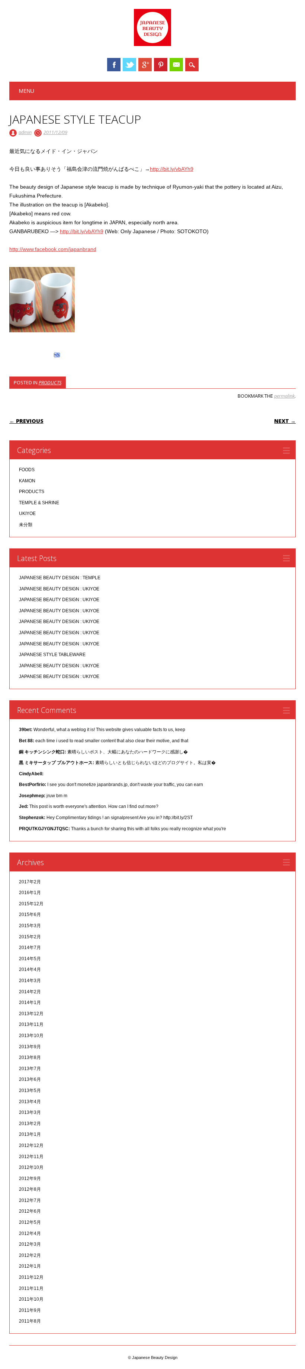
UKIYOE (27, 513)
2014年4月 (30, 969)
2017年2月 (30, 881)
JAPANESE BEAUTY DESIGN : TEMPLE (59, 577)
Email (176, 64)
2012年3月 (30, 1244)
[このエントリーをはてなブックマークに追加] (57, 357)
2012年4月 (30, 1233)
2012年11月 (31, 1156)
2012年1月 (30, 1266)
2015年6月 (30, 914)
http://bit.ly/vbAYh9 (171, 169)
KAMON (27, 480)
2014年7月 (30, 947)
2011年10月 (31, 1299)
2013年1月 (30, 1134)
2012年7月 (30, 1200)
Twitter (129, 64)
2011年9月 (30, 1310)
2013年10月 (31, 1035)
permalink (284, 395)
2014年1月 (30, 1002)
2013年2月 (30, 1123)
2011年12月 (31, 1277)
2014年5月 (30, 958)
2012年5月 (30, 1222)
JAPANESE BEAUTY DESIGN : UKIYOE (59, 588)
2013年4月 (30, 1101)
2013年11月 (31, 1024)
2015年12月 (31, 903)
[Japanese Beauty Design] (152, 44)
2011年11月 (31, 1288)
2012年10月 (31, 1167)
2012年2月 (30, 1255)
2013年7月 (30, 1068)
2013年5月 (30, 1090)
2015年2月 (30, 936)
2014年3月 (30, 980)
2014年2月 (30, 991)
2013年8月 (30, 1057)
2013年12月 (31, 1013)
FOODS (27, 469)
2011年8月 (30, 1321)
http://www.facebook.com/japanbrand (52, 249)
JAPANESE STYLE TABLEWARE (52, 654)
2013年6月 (30, 1079)
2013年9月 (30, 1046)
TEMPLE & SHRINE (39, 502)
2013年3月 (30, 1112)
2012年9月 (30, 1178)
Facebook (114, 64)
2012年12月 (31, 1145)
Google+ (145, 64)
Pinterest (160, 64)
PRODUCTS (50, 382)
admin (25, 132)
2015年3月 (30, 925)
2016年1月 (30, 892)
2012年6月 (30, 1211)
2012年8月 (30, 1189)
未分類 (25, 524)
